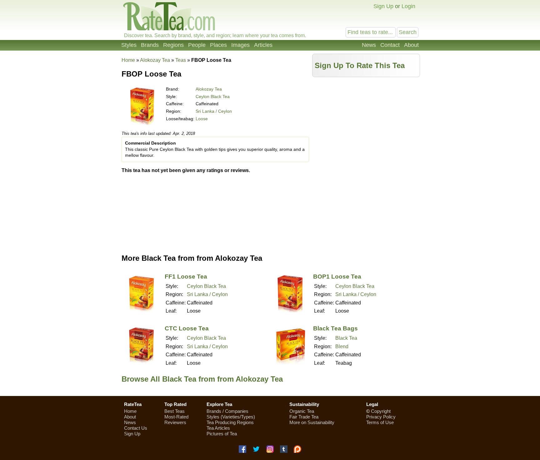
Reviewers (175, 422)
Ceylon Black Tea (213, 96)
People (197, 45)
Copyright (381, 411)
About (411, 45)
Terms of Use (380, 422)
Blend (341, 346)
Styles (129, 45)
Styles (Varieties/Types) (231, 416)
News (369, 45)
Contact (390, 45)
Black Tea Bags (335, 328)
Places (218, 45)
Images (240, 45)
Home (128, 60)
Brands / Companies (227, 411)
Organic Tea (301, 411)
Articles (263, 45)
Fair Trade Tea (303, 416)
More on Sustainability (311, 422)
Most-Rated (176, 416)
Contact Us (135, 428)
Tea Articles (218, 428)
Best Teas (174, 411)
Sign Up (383, 6)
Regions (173, 45)
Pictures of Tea (222, 433)
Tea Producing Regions (230, 422)
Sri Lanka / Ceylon (214, 111)
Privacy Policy (381, 416)
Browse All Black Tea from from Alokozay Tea (202, 379)
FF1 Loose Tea (186, 276)
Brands (150, 45)
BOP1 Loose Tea (337, 276)
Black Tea (346, 338)
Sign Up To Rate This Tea (360, 65)
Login (408, 6)
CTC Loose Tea (187, 328)
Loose (202, 118)
